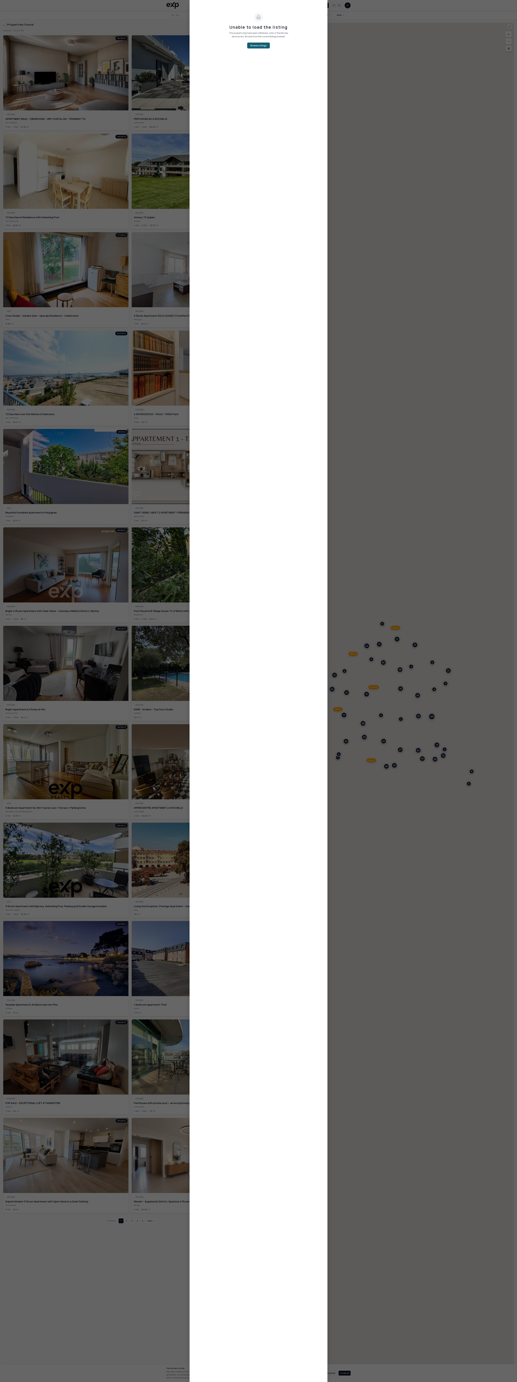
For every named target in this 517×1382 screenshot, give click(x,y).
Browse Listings (258, 45)
